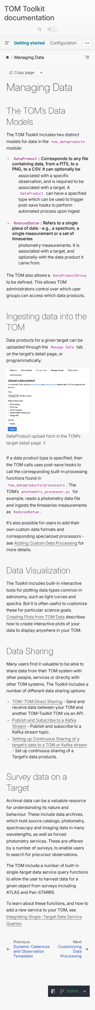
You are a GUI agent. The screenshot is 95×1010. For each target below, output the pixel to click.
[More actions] (41, 72)
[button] (7, 43)
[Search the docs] (39, 29)
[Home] (7, 57)
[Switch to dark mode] (52, 29)
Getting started (29, 42)
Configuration (63, 42)
